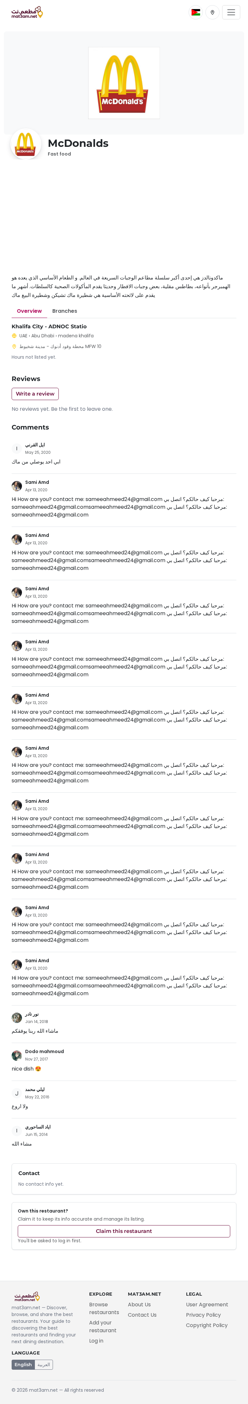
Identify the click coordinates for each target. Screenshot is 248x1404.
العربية (43, 1364)
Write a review (35, 394)
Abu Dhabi (42, 335)
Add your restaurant (103, 1326)
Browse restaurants (104, 1308)
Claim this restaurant (124, 1231)
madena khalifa (76, 335)
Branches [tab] (64, 311)
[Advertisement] (124, 220)
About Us (139, 1304)
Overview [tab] (29, 311)
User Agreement (207, 1304)
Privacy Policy (203, 1315)
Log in (96, 1340)
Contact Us (142, 1315)
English (23, 1364)
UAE (23, 335)
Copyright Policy (207, 1325)
